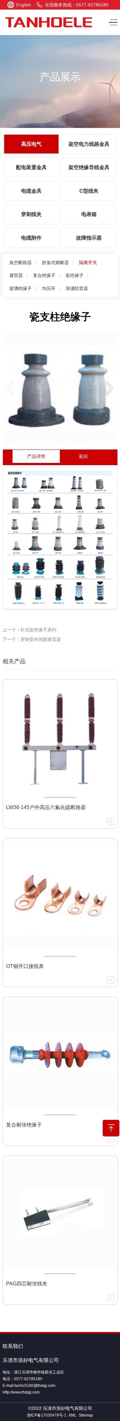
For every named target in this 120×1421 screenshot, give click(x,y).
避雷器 (16, 275)
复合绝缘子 (44, 275)
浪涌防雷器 (77, 288)
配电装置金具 (31, 167)
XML (72, 1415)
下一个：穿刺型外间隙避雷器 (32, 639)
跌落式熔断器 (55, 262)
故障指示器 (89, 238)
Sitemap (86, 1415)
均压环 (48, 288)
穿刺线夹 (31, 214)
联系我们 (13, 1346)
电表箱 (89, 214)
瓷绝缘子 (75, 275)
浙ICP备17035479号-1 (46, 1415)
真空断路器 (20, 262)
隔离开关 (88, 262)
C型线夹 (89, 191)
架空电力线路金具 (88, 144)
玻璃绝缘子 (20, 288)
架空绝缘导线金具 (88, 167)
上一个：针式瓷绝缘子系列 (29, 629)
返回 (83, 456)
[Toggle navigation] (111, 22)
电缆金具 (31, 191)
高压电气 (31, 144)
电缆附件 (31, 238)
